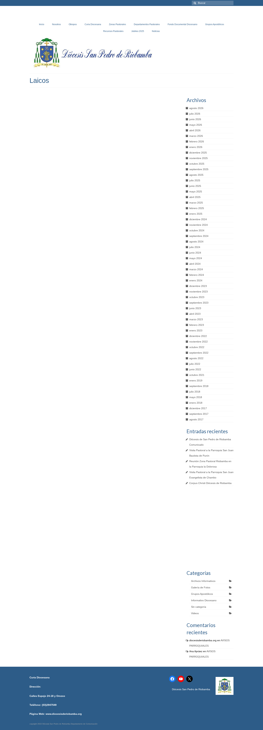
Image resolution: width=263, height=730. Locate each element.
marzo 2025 (196, 202)
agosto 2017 (196, 419)
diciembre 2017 (198, 408)
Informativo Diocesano (203, 600)
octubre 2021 (196, 375)
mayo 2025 (195, 191)
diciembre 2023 (198, 286)
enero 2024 (195, 280)
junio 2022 (195, 369)
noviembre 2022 (198, 341)
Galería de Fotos (200, 587)
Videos (195, 613)
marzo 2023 (196, 319)
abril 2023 (195, 313)
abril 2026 (195, 130)
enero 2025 (195, 213)
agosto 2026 (196, 108)
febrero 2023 (196, 324)
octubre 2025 (196, 163)
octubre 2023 (196, 297)
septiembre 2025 (198, 169)
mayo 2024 (195, 258)
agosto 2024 (196, 241)
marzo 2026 (196, 135)
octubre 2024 (196, 230)
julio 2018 (194, 391)
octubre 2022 (196, 347)
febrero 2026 (196, 141)
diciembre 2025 (198, 152)
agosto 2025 (196, 174)
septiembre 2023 (198, 302)
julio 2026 (194, 113)
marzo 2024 (196, 269)
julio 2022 (194, 363)
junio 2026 (195, 119)
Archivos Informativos (203, 581)
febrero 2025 (196, 208)
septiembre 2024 (198, 236)
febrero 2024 (196, 274)
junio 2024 (195, 252)
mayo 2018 (195, 397)
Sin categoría (198, 606)
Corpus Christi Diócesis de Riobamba (210, 483)
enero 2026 (195, 147)
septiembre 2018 (198, 386)
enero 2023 (195, 330)
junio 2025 (195, 186)
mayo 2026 (195, 124)
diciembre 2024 (198, 219)
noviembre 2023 (198, 291)
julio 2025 (194, 180)
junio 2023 (195, 308)
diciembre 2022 (198, 336)
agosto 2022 (196, 358)
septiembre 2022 (198, 352)
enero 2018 (195, 402)
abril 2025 (195, 197)
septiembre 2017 (198, 413)
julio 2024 (194, 247)
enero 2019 (195, 380)
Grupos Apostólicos (202, 593)
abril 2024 (195, 263)
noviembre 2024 (198, 224)
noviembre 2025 (198, 158)
